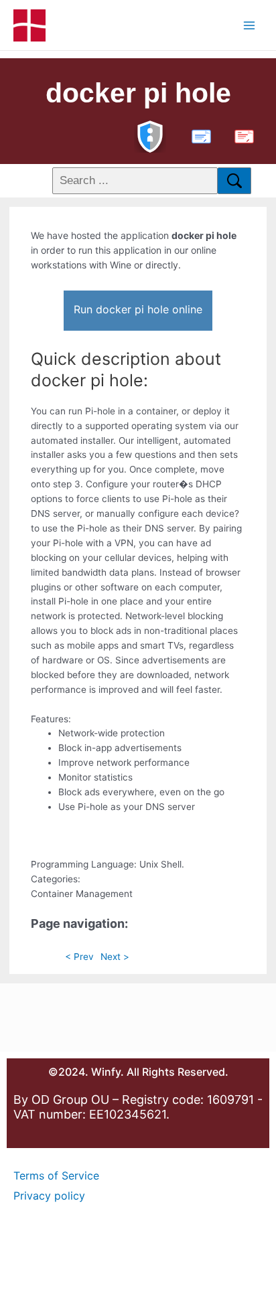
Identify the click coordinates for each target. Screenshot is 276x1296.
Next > (114, 956)
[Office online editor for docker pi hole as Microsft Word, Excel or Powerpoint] (198, 134)
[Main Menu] (249, 25)
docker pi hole (138, 93)
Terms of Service (56, 1175)
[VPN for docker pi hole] (150, 134)
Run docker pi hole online (138, 309)
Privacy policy (49, 1195)
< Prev (79, 956)
